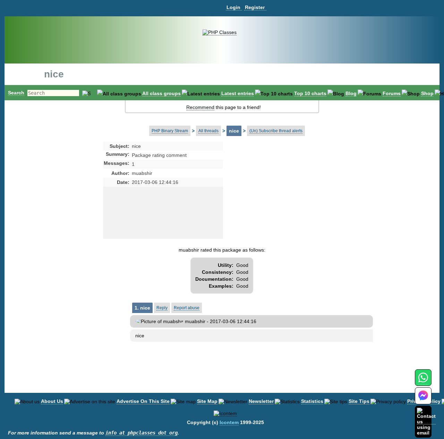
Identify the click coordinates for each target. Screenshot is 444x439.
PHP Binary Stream (170, 130)
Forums (392, 93)
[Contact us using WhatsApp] (423, 382)
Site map (207, 401)
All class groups (161, 93)
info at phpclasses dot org (141, 433)
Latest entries (237, 93)
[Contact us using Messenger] (423, 400)
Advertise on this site (143, 401)
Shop (427, 93)
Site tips (359, 401)
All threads (208, 130)
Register (255, 7)
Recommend (200, 107)
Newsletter (261, 401)
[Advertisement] (278, 197)
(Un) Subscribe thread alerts (275, 130)
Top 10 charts (310, 93)
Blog (351, 93)
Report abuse (186, 307)
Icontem (229, 422)
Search (16, 92)
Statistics (312, 401)
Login (233, 7)
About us (52, 401)
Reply (162, 307)
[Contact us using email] (426, 421)
